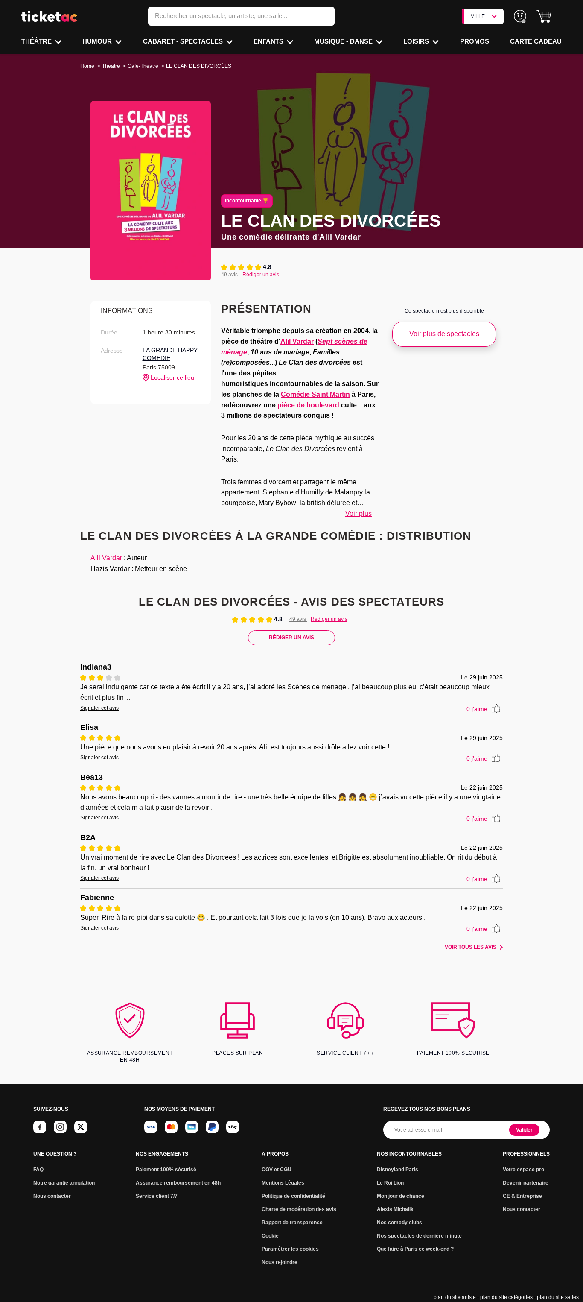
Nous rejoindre (279, 1262)
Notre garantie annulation (64, 1183)
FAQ (38, 1170)
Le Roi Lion (390, 1183)
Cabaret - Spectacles (183, 41)
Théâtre (37, 41)
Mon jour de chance (400, 1196)
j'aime (476, 708)
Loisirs (417, 41)
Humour (98, 41)
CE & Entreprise (522, 1196)
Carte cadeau (536, 41)
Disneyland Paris (397, 1170)
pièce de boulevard (308, 405)
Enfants (269, 41)
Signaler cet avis (99, 708)
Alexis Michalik (395, 1209)
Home (87, 66)
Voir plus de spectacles (444, 333)
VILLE (478, 16)
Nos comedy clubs (399, 1223)
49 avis (230, 275)
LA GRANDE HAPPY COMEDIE (170, 354)
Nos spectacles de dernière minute (419, 1236)
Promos (474, 41)
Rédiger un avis (260, 275)
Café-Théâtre (143, 66)
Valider (524, 1130)
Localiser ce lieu (171, 377)
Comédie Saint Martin (315, 394)
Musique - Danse (344, 41)
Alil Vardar (297, 341)
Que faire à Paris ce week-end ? (415, 1249)
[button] (543, 16)
